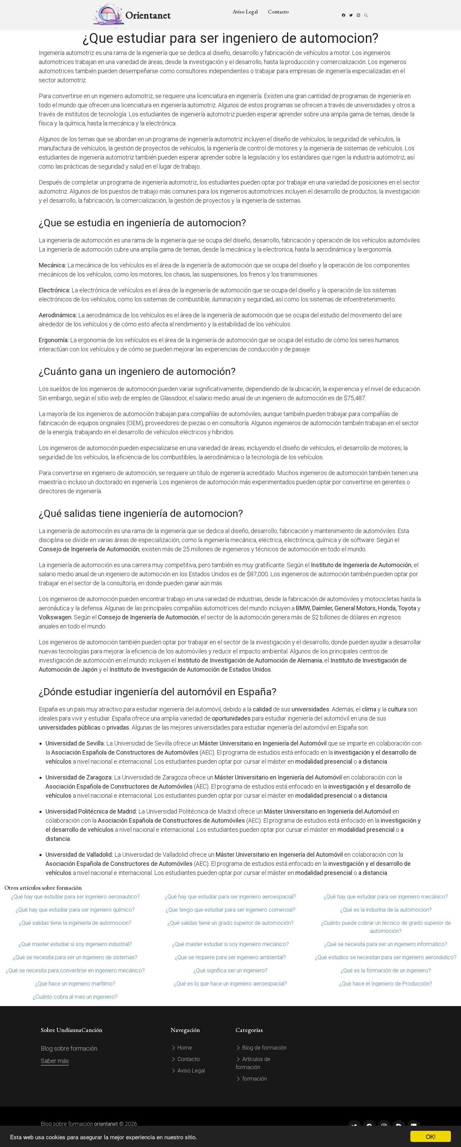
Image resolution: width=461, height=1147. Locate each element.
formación (254, 1079)
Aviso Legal (245, 11)
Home (184, 1048)
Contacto (278, 11)
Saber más (55, 1060)
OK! (431, 1136)
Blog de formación (264, 1048)
